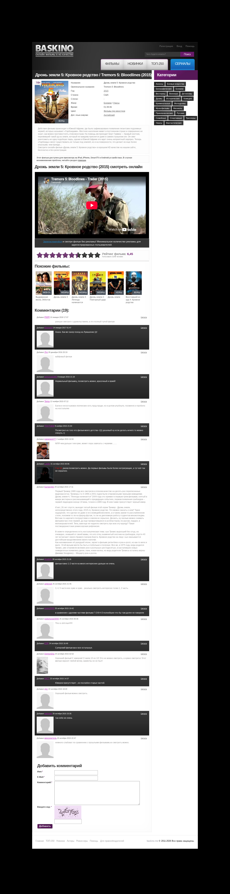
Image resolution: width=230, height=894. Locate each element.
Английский (109, 115)
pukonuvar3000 (51, 619)
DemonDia (49, 654)
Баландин (49, 487)
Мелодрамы (180, 103)
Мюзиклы (177, 108)
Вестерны (160, 94)
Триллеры (190, 118)
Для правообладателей (112, 841)
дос (46, 689)
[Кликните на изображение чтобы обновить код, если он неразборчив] (67, 807)
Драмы (159, 98)
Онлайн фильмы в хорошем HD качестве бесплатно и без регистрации (55, 51)
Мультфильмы (162, 108)
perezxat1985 (50, 377)
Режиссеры (82, 841)
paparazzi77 (50, 439)
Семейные (161, 118)
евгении (48, 713)
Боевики (108, 103)
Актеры (70, 841)
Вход (179, 46)
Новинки (60, 841)
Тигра (47, 401)
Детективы (187, 94)
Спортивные (176, 118)
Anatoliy (48, 559)
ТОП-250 (50, 841)
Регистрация (166, 46)
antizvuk (48, 584)
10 (97, 255)
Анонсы (159, 84)
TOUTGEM (49, 426)
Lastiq (47, 464)
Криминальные (163, 103)
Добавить (45, 826)
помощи (82, 160)
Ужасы (116, 103)
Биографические (164, 89)
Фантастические (174, 123)
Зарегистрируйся (52, 241)
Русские (180, 113)
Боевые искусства (175, 84)
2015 (106, 91)
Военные (173, 94)
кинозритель (50, 738)
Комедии (188, 98)
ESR (46, 643)
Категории (166, 75)
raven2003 (49, 608)
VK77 (47, 678)
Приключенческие (164, 113)
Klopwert (48, 327)
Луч (46, 352)
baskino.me (152, 841)
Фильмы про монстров (114, 111)
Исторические (173, 98)
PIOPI (47, 317)
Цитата (144, 317)
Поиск (187, 54)
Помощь (190, 46)
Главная (40, 841)
